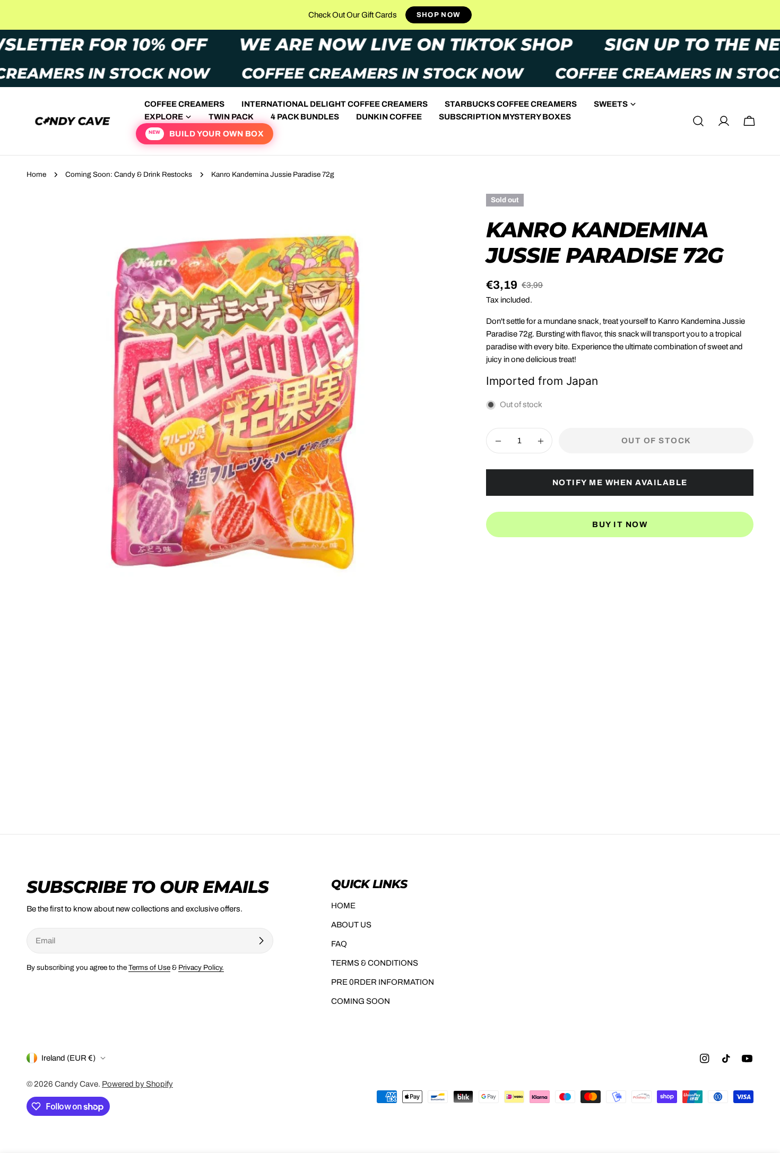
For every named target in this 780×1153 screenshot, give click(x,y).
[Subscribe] (261, 941)
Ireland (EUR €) (68, 1058)
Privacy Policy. (201, 967)
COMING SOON (360, 1001)
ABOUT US (351, 924)
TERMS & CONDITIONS (374, 963)
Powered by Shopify (137, 1084)
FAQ (339, 944)
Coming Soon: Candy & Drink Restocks (128, 174)
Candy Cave (76, 1084)
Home (36, 174)
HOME (343, 905)
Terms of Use (149, 967)
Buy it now (619, 525)
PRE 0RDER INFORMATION (382, 982)
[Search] (698, 121)
